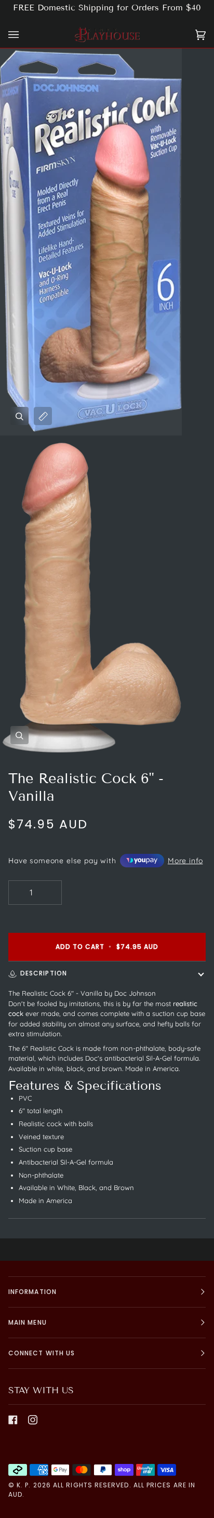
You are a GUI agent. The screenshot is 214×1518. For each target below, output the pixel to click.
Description (43, 973)
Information (32, 1291)
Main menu (27, 1322)
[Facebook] (13, 1419)
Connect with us (41, 1353)
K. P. (24, 1485)
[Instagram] (32, 1419)
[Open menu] (23, 34)
